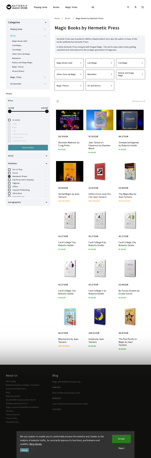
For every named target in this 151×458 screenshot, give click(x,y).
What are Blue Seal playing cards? (66, 392)
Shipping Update (13, 396)
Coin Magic (16, 49)
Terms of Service (13, 414)
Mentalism (16, 58)
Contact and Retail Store (16, 388)
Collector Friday (29, 134)
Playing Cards (16, 29)
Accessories (15, 83)
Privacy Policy (12, 418)
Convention (29, 137)
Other (29, 186)
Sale (29, 123)
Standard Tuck (29, 140)
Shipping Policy (12, 422)
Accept (121, 438)
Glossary (9, 410)
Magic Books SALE (19, 41)
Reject (121, 448)
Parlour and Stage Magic (22, 62)
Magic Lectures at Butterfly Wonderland (22, 407)
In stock (29, 120)
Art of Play (29, 169)
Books (13, 35)
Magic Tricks (15, 77)
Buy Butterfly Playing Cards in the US (21, 399)
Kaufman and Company (29, 179)
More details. (35, 444)
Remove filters (28, 147)
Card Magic (16, 45)
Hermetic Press (29, 176)
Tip (29, 130)
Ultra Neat (29, 193)
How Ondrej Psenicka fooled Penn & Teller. (70, 403)
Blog (8, 392)
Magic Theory (18, 67)
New (29, 127)
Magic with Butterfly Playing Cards (66, 381)
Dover (29, 173)
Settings (24, 450)
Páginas (29, 183)
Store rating (10, 381)
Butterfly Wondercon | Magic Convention (23, 385)
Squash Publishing (29, 190)
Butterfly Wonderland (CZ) (17, 403)
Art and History (18, 71)
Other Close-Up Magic (21, 54)
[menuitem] (42, 7)
